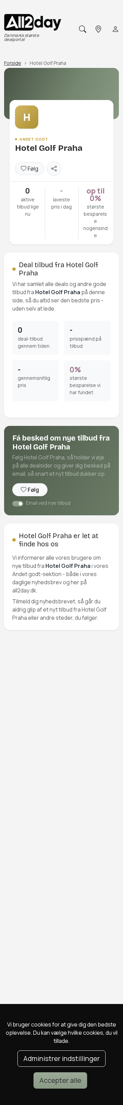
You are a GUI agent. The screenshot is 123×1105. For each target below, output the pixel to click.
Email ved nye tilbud (48, 503)
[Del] (54, 168)
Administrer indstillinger (61, 1058)
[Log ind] (114, 29)
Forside (12, 63)
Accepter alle (60, 1080)
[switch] (17, 503)
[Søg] (82, 29)
